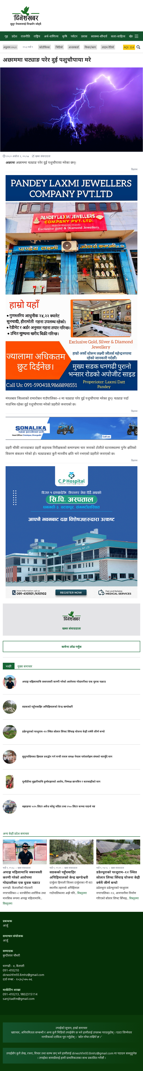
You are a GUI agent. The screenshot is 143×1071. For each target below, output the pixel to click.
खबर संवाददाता (71, 629)
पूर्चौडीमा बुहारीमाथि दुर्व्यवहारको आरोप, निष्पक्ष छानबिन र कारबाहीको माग (61, 782)
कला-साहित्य (118, 37)
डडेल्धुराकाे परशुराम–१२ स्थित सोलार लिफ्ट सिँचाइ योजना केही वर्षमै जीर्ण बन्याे (63, 732)
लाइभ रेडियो (108, 47)
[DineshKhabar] (25, 13)
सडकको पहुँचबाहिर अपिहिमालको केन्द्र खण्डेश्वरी (47, 707)
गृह (6, 37)
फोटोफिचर (44, 47)
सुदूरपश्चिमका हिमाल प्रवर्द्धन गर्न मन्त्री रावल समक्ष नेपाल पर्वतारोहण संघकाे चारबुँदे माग (67, 757)
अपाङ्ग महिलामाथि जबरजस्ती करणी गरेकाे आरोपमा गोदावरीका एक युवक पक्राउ (64, 682)
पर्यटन (74, 37)
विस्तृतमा (7, 904)
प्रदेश (14, 37)
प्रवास (84, 37)
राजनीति (25, 37)
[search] (138, 47)
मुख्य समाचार (25, 667)
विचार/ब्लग (90, 47)
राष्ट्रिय (37, 37)
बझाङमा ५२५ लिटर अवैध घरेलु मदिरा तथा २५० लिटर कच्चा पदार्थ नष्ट (58, 806)
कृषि (64, 37)
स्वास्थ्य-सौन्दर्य (99, 37)
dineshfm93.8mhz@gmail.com (92, 1054)
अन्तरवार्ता (74, 47)
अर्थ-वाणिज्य (51, 37)
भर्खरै (9, 667)
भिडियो (59, 47)
